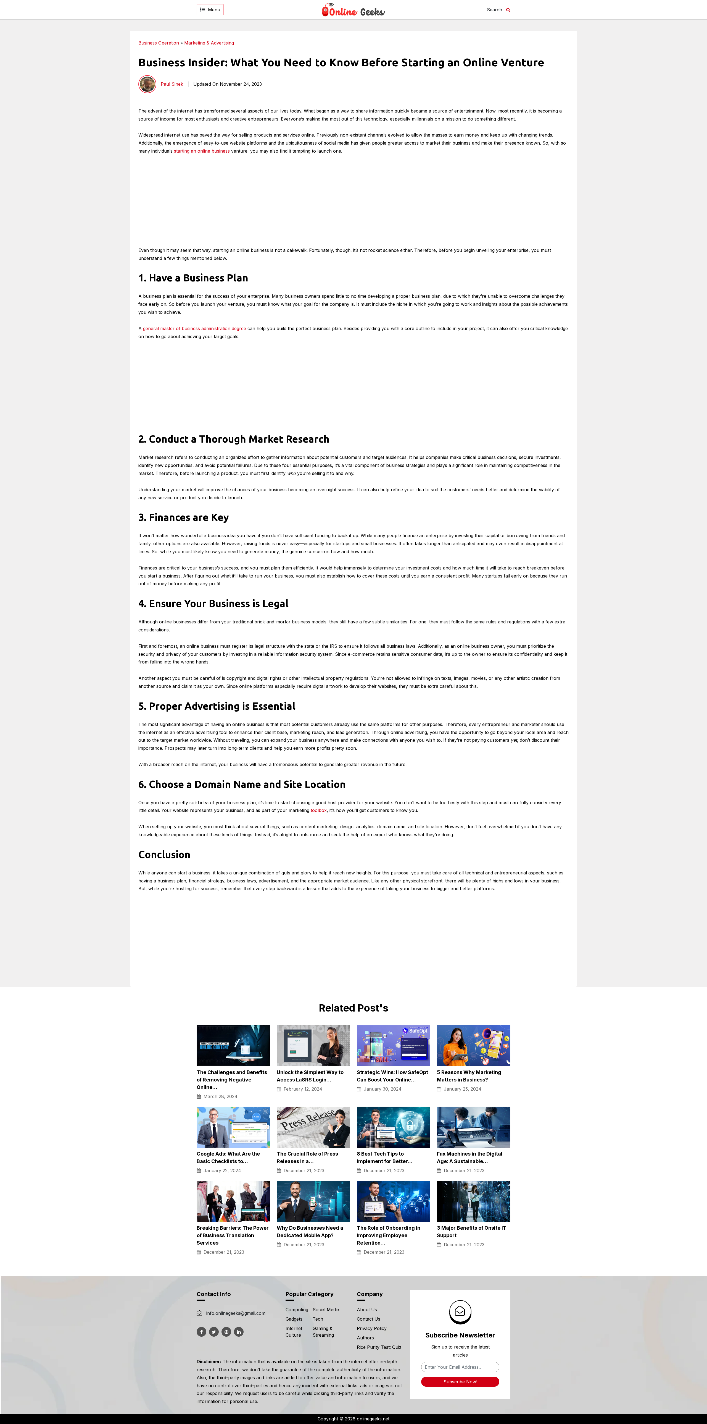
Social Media (326, 1309)
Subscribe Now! (460, 1381)
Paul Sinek (172, 84)
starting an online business (202, 151)
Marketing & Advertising (209, 43)
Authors (365, 1338)
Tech (318, 1319)
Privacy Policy (372, 1328)
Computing (297, 1309)
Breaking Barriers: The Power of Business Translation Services (233, 1235)
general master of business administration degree (194, 328)
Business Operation (158, 43)
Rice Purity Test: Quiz (379, 1347)
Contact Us (368, 1319)
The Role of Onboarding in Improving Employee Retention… (388, 1235)
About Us (367, 1309)
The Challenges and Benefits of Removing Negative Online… (232, 1079)
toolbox (319, 810)
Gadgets (294, 1319)
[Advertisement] (637, 69)
